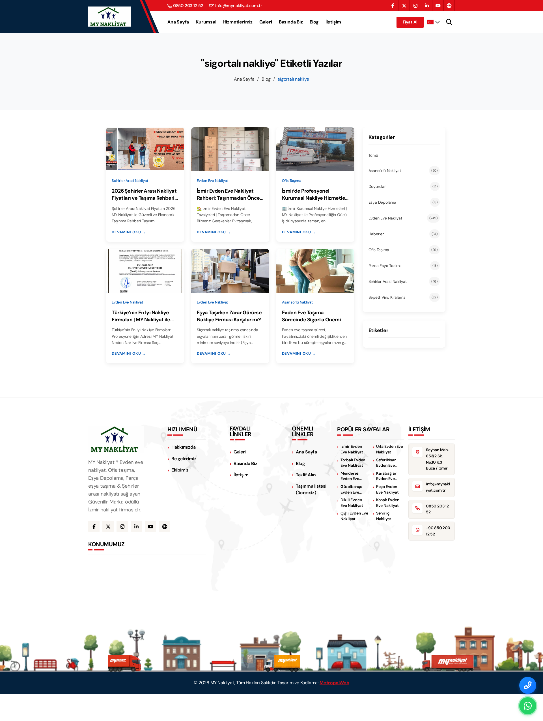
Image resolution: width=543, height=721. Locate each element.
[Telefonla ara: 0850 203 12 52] (527, 685)
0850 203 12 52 (188, 6)
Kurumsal (206, 22)
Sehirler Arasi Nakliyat (403, 281)
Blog (314, 22)
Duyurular (403, 186)
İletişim (333, 22)
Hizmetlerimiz (238, 22)
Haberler (403, 233)
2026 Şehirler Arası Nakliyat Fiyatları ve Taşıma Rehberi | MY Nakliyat (144, 195)
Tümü (373, 155)
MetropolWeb (334, 683)
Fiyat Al (410, 22)
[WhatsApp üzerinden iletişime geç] (527, 705)
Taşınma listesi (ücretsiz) (311, 489)
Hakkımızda (183, 447)
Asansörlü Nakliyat (403, 170)
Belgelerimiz (184, 459)
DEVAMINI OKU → (129, 232)
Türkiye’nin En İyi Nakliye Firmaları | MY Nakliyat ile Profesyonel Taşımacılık (141, 316)
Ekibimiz (180, 470)
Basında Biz (291, 22)
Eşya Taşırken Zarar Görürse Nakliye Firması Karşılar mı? (229, 316)
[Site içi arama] (449, 22)
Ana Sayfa (178, 22)
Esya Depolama (403, 202)
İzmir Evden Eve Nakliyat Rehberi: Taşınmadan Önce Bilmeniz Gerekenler (228, 195)
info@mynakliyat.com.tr (238, 6)
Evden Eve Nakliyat (403, 218)
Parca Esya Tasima (403, 265)
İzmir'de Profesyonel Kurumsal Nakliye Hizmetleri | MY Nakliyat (315, 195)
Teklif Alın (306, 475)
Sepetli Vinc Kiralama (403, 297)
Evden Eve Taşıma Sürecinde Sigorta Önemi (311, 316)
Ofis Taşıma (403, 249)
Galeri (265, 22)
